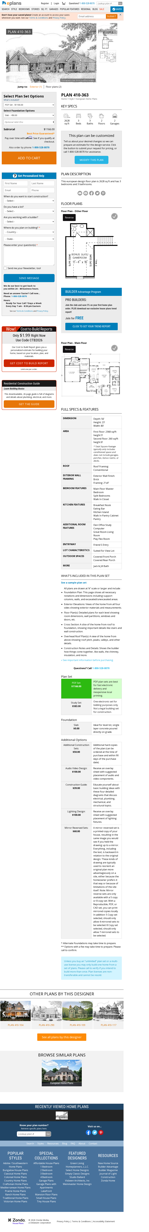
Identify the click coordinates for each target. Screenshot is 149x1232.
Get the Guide (29, 404)
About (82, 1143)
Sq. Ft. (44, 9)
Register (45, 3)
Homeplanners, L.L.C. (77, 1166)
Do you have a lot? (14, 206)
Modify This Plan (91, 160)
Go (120, 3)
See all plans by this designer (62, 1037)
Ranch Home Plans (15, 1194)
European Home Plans (86, 98)
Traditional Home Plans (15, 1198)
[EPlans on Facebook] (88, 1132)
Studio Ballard (77, 1177)
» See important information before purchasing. (87, 660)
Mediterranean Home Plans (15, 1187)
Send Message (29, 278)
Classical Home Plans (15, 1173)
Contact (93, 1143)
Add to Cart (29, 158)
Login (56, 3)
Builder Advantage (108, 1166)
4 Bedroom (46, 1177)
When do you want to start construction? (26, 196)
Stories (35, 9)
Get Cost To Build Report (29, 363)
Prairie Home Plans (15, 1191)
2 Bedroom (46, 1170)
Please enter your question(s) (21, 245)
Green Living (77, 1163)
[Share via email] (80, 193)
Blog (95, 9)
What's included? (11, 99)
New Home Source (108, 1163)
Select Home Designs (77, 1170)
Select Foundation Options (19, 110)
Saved (119, 9)
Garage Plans (46, 1180)
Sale (101, 9)
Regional (86, 9)
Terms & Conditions (38, 17)
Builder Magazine (108, 1170)
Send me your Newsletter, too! (24, 268)
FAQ (73, 1143)
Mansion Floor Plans (46, 1194)
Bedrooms (24, 9)
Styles (40, 1143)
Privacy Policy (59, 17)
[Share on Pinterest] (103, 193)
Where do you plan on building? (22, 227)
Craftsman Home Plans (15, 1184)
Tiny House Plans (46, 1201)
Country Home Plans (15, 1180)
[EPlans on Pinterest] (101, 1132)
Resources (53, 1143)
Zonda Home (108, 1180)
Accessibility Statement (104, 1221)
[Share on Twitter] (97, 193)
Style (14, 9)
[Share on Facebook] (91, 193)
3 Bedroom (46, 1173)
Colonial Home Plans (15, 1177)
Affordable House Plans (46, 1163)
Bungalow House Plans (15, 1170)
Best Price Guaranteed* (41, 133)
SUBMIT (111, 16)
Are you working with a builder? (21, 217)
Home (64, 98)
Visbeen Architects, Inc (77, 1180)
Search (5, 9)
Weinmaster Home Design (77, 1184)
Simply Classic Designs (77, 1173)
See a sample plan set (74, 582)
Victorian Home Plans (15, 1201)
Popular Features (69, 9)
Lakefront (46, 1191)
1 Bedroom (46, 1166)
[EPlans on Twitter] (95, 1132)
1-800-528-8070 (87, 3)
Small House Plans (46, 1198)
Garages (53, 9)
